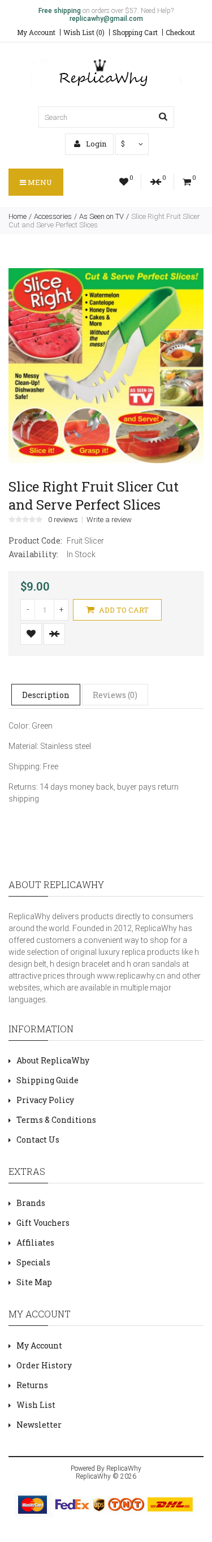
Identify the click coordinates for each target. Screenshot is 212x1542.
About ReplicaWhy (52, 1060)
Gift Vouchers (43, 1222)
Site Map (34, 1282)
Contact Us (37, 1139)
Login (95, 144)
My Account (36, 32)
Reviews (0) (115, 695)
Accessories (53, 216)
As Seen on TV (101, 216)
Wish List (35, 1404)
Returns (32, 1385)
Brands (30, 1203)
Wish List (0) (84, 32)
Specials (33, 1262)
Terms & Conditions (56, 1119)
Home (17, 216)
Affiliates (35, 1242)
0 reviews (63, 519)
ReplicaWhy (123, 1468)
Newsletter (39, 1424)
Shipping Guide (47, 1080)
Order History (44, 1365)
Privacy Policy (45, 1100)
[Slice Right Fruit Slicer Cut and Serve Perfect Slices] (106, 460)
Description (46, 695)
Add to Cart (123, 610)
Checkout (180, 32)
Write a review (109, 519)
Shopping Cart (135, 32)
